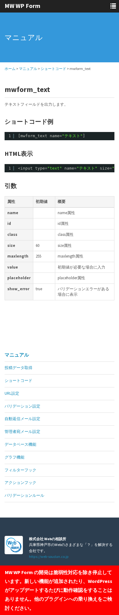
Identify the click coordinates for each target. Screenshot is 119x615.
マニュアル (28, 68)
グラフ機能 (14, 457)
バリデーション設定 (22, 406)
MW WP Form (22, 5)
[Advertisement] (40, 334)
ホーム (10, 68)
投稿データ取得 (18, 367)
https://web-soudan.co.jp (49, 556)
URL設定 (12, 393)
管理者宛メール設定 (22, 431)
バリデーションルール (24, 495)
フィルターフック (20, 470)
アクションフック (20, 482)
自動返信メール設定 (22, 418)
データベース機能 (20, 444)
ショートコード (53, 68)
